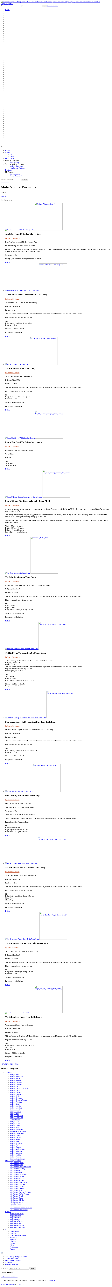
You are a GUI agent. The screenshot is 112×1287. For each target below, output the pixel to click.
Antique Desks (15, 1096)
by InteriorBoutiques (12, 238)
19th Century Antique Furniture (16, 1257)
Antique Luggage (16, 1153)
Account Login (15, 174)
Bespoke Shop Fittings (17, 1227)
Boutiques (8, 170)
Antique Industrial (16, 1151)
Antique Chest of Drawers (19, 1088)
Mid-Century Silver (16, 1202)
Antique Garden (15, 1147)
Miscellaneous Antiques (18, 1131)
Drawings (13, 1233)
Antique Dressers (16, 1098)
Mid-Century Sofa (16, 1171)
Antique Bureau (15, 1080)
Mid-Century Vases (16, 1190)
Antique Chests (15, 1090)
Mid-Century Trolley (17, 1180)
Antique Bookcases (16, 166)
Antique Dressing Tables (18, 1100)
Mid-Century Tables (17, 1172)
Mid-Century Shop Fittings (19, 1210)
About (7, 152)
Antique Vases (15, 1127)
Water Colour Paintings (18, 1235)
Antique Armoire (15, 1139)
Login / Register (7, 4)
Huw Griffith (14, 162)
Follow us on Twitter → (9, 1277)
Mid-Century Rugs (16, 1198)
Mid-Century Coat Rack (18, 1184)
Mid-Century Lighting (17, 1169)
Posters (12, 1243)
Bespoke (8, 1212)
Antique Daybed (15, 1137)
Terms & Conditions (8, 1284)
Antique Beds (14, 1074)
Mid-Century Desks (16, 1165)
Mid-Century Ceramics (17, 1176)
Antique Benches (16, 1143)
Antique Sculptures (16, 1116)
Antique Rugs (14, 1114)
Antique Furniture (16, 1102)
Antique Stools (15, 1123)
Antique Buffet (15, 1141)
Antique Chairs (15, 1086)
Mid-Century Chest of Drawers (20, 1167)
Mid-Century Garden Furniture (20, 1192)
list (5, 196)
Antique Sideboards (16, 1118)
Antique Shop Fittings (17, 1159)
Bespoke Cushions (16, 1221)
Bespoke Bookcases (17, 1214)
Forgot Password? (16, 176)
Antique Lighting (16, 1108)
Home (7, 10)
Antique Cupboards (16, 1094)
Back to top (5, 182)
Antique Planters (15, 1135)
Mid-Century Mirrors (17, 1178)
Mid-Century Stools (16, 1196)
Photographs (14, 1247)
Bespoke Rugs (15, 1219)
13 (15, 1064)
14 (17, 1064)
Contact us (20, 1284)
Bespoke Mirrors (15, 1216)
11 (12, 1064)
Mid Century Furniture (13, 1260)
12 (13, 1064)
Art (6, 1229)
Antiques (8, 1073)
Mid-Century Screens (17, 1206)
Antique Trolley (15, 1145)
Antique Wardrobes (16, 1129)
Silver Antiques (15, 1120)
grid (2, 196)
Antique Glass (14, 1104)
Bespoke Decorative (17, 1225)
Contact (12, 156)
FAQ (11, 154)
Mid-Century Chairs (17, 1163)
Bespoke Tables (15, 1218)
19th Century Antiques (17, 168)
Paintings (13, 1241)
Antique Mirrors (15, 1112)
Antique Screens (15, 1157)
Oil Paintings (14, 1231)
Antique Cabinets (16, 1082)
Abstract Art (14, 1237)
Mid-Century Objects (17, 1188)
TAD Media (50, 1280)
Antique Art (9, 1262)
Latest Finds (9, 158)
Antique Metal (15, 1110)
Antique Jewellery (16, 1106)
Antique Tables (15, 1125)
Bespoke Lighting (16, 1223)
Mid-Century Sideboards (18, 1182)
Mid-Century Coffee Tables (19, 1194)
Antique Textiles (15, 1155)
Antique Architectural (17, 1149)
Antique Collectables (17, 1133)
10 (10, 1064)
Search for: (4, 1268)
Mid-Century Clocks (17, 1200)
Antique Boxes (15, 1078)
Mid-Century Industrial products (21, 1208)
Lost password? (52, 6)
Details (7, 262)
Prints (12, 1245)
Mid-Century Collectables (18, 1174)
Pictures (12, 1249)
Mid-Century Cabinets (17, 1186)
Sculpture (13, 1239)
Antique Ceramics (16, 1084)
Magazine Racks (15, 1204)
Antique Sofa (14, 1122)
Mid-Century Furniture (13, 1161)
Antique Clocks (15, 1092)
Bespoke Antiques (11, 1264)
